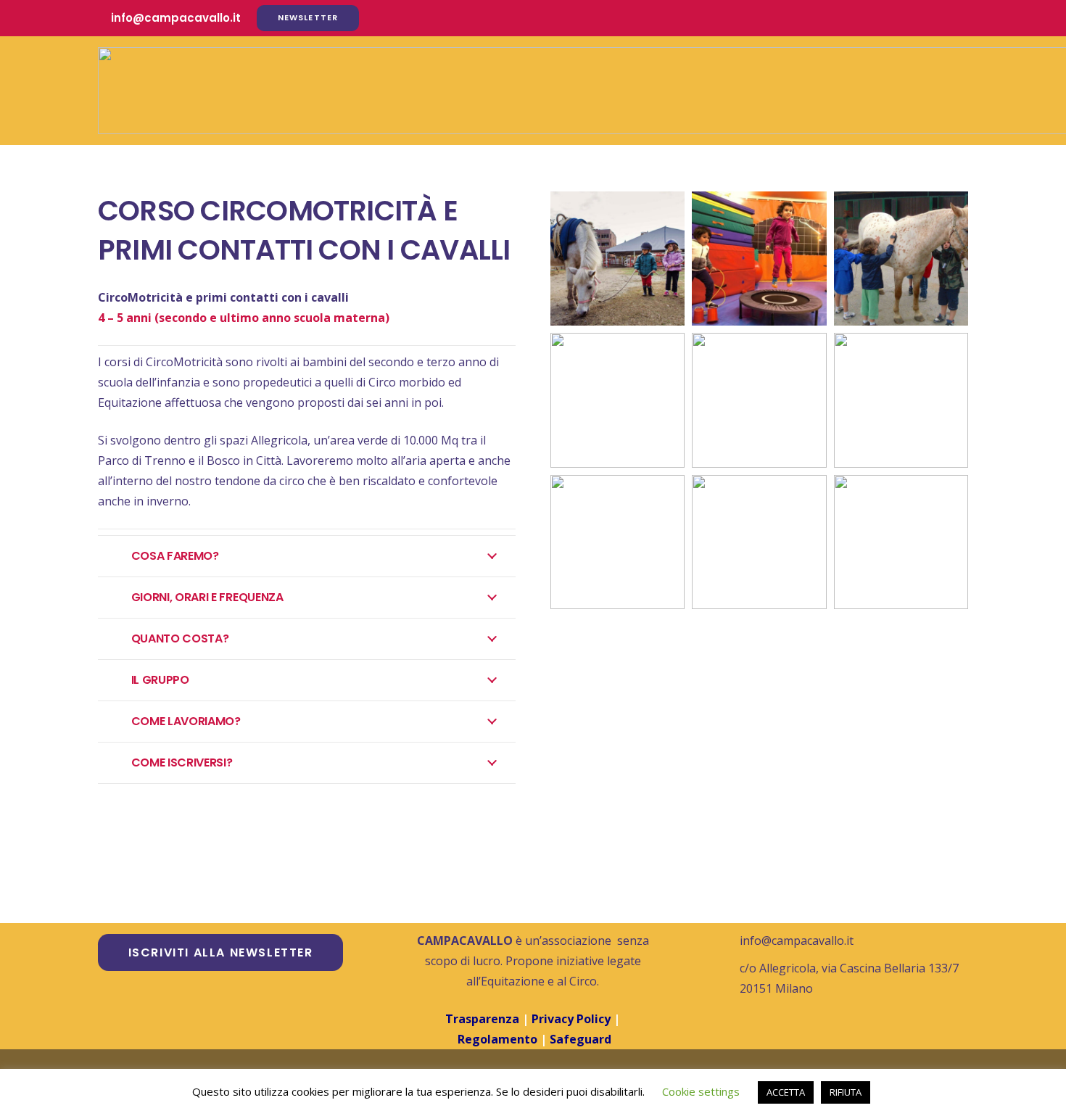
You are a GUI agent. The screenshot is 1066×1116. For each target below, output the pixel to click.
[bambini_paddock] (901, 542)
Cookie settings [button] (701, 1091)
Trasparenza (482, 1019)
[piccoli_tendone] (759, 258)
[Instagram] (903, 18)
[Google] (955, 18)
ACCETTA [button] (786, 1092)
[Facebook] (877, 18)
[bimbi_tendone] (901, 400)
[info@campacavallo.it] (725, 940)
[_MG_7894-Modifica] (617, 258)
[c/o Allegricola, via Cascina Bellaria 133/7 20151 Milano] (725, 978)
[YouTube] (929, 18)
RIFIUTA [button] (846, 1092)
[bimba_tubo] (759, 542)
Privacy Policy (572, 1019)
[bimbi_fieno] (617, 542)
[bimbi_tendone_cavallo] (759, 400)
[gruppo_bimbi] (617, 400)
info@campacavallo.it (797, 940)
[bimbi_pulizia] (901, 258)
